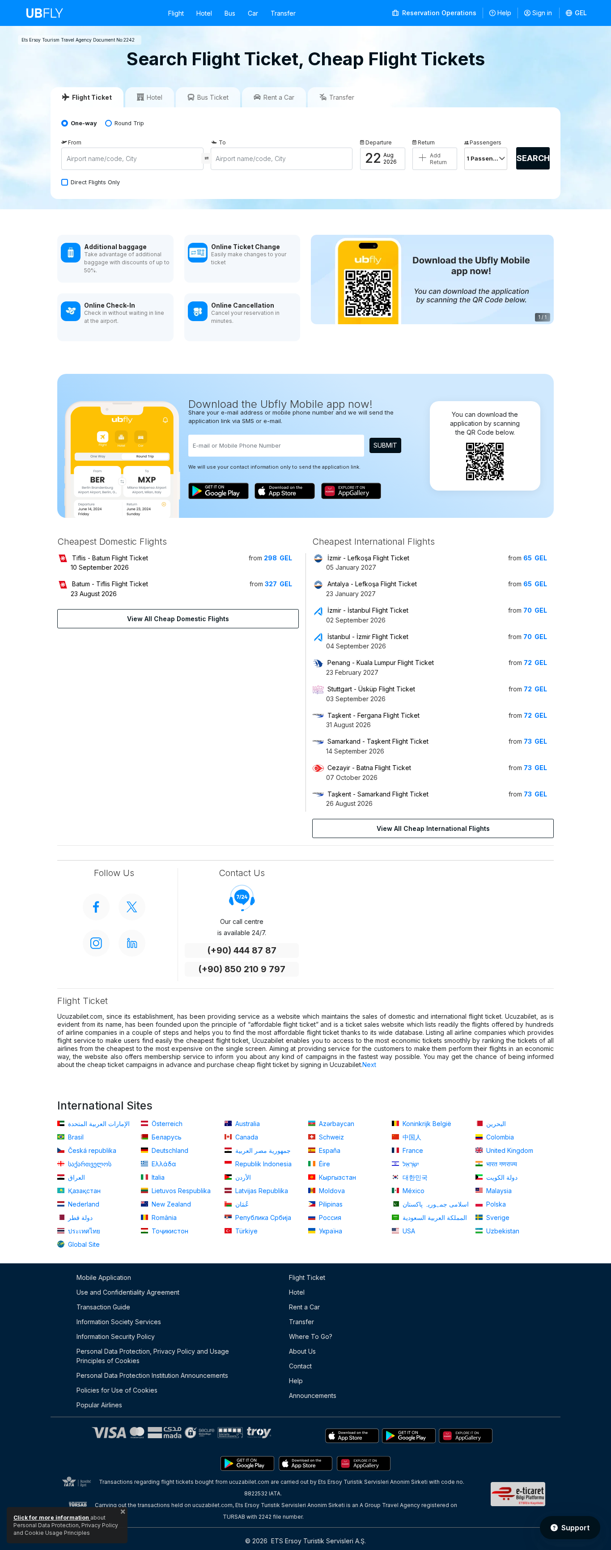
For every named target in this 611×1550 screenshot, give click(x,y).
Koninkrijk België (426, 1123)
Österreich (166, 1123)
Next (369, 1064)
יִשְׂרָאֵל (410, 1164)
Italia (157, 1177)
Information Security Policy (115, 1336)
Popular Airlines (99, 1405)
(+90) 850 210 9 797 (241, 969)
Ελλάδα (163, 1164)
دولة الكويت (501, 1177)
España (328, 1150)
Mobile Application (103, 1277)
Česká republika (91, 1150)
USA (408, 1231)
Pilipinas (330, 1204)
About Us (302, 1351)
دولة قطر (79, 1217)
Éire (323, 1164)
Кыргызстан (336, 1177)
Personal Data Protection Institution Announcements (152, 1375)
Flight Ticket (307, 1277)
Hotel (204, 13)
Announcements (312, 1395)
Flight (176, 13)
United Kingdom (508, 1150)
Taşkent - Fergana (373, 715)
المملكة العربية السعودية (434, 1217)
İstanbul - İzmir (367, 636)
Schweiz (330, 1137)
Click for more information (51, 1517)
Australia (246, 1123)
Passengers (485, 142)
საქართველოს (88, 1164)
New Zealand (170, 1204)
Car (253, 13)
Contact (300, 1366)
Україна (329, 1231)
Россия (329, 1217)
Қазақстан (83, 1190)
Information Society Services (118, 1322)
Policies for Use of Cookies (116, 1390)
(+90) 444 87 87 (241, 950)
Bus (230, 13)
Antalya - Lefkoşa (372, 584)
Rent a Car (304, 1307)
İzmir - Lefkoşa (368, 558)
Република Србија (262, 1217)
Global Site (83, 1244)
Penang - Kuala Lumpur (380, 662)
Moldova (331, 1190)
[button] (577, 13)
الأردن (242, 1177)
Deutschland (169, 1150)
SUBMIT (385, 445)
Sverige (496, 1217)
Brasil (75, 1137)
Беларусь (166, 1137)
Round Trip (129, 123)
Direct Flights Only (95, 182)
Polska (495, 1204)
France (412, 1150)
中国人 (411, 1137)
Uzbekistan (501, 1231)
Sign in (542, 13)
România (163, 1217)
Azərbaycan (335, 1123)
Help (504, 13)
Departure (378, 142)
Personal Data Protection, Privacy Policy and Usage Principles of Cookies (152, 1355)
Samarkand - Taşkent (378, 741)
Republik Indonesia (262, 1164)
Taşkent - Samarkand (378, 794)
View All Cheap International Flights (433, 828)
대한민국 (414, 1177)
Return (426, 142)
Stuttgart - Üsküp (371, 689)
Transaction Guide (103, 1307)
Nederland (82, 1204)
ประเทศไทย (83, 1231)
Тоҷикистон (169, 1231)
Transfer (283, 13)
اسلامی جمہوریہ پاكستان (435, 1204)
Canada (245, 1137)
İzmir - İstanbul (367, 610)
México (412, 1190)
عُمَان (241, 1204)
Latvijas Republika (260, 1190)
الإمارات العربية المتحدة (98, 1123)
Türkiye (245, 1231)
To (222, 142)
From (74, 142)
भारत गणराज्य (500, 1164)
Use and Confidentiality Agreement (127, 1292)
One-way (84, 123)
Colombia (499, 1137)
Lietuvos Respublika (180, 1190)
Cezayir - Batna (369, 767)
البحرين (495, 1123)
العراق (75, 1177)
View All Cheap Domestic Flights (178, 619)
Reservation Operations (438, 13)
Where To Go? (310, 1336)
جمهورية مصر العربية (262, 1150)
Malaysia (498, 1190)
